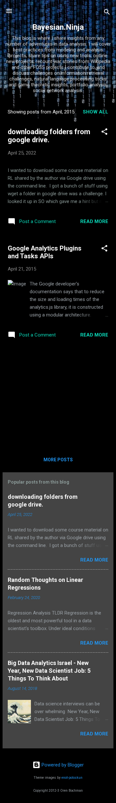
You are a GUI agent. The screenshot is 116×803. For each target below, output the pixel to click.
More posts (58, 459)
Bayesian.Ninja (58, 27)
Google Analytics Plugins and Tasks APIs (45, 252)
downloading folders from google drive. (49, 136)
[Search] (107, 13)
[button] (104, 133)
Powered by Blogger (62, 765)
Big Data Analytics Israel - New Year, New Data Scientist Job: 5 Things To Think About (49, 670)
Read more (94, 221)
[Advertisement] (58, 396)
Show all (95, 112)
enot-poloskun (72, 778)
